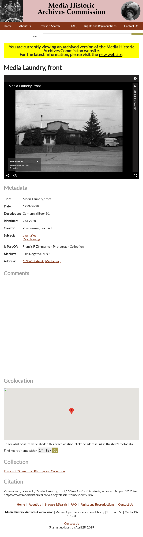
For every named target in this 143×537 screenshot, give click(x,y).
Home (8, 25)
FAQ (74, 25)
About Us (25, 25)
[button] (71, 411)
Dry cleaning (31, 239)
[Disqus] (71, 324)
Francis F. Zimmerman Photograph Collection (34, 471)
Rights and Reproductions (100, 25)
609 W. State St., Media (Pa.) (42, 261)
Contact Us (131, 25)
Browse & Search (49, 25)
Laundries (29, 235)
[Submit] (140, 34)
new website (110, 54)
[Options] (134, 34)
